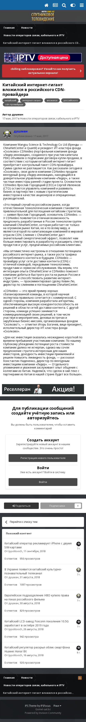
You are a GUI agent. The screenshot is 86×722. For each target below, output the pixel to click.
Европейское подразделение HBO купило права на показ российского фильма (36, 597)
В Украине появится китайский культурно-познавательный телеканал (33, 571)
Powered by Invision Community (43, 713)
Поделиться (22, 506)
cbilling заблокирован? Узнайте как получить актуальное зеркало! (43, 71)
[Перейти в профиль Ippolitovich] (78, 544)
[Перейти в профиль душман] (7, 134)
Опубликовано (31, 136)
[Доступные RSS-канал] (80, 678)
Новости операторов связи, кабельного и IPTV (49, 118)
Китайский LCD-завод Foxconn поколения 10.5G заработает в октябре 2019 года (36, 623)
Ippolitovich (15, 551)
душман (17, 114)
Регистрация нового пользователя (43, 458)
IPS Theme (31, 705)
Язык (56, 705)
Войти (43, 482)
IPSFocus (45, 705)
